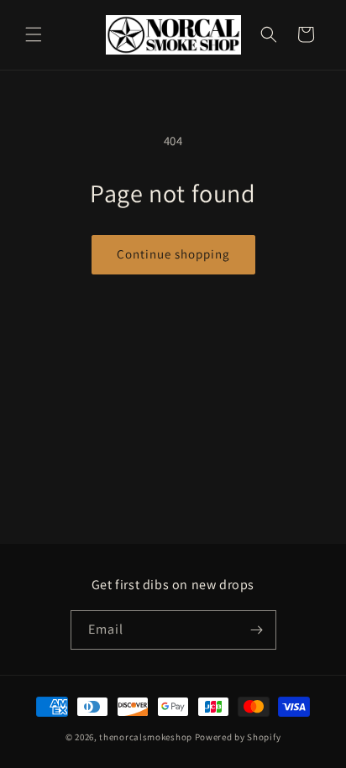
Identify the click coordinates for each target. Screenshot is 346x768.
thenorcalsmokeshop (145, 737)
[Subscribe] (257, 630)
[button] (33, 34)
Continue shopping (173, 254)
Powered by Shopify (238, 737)
